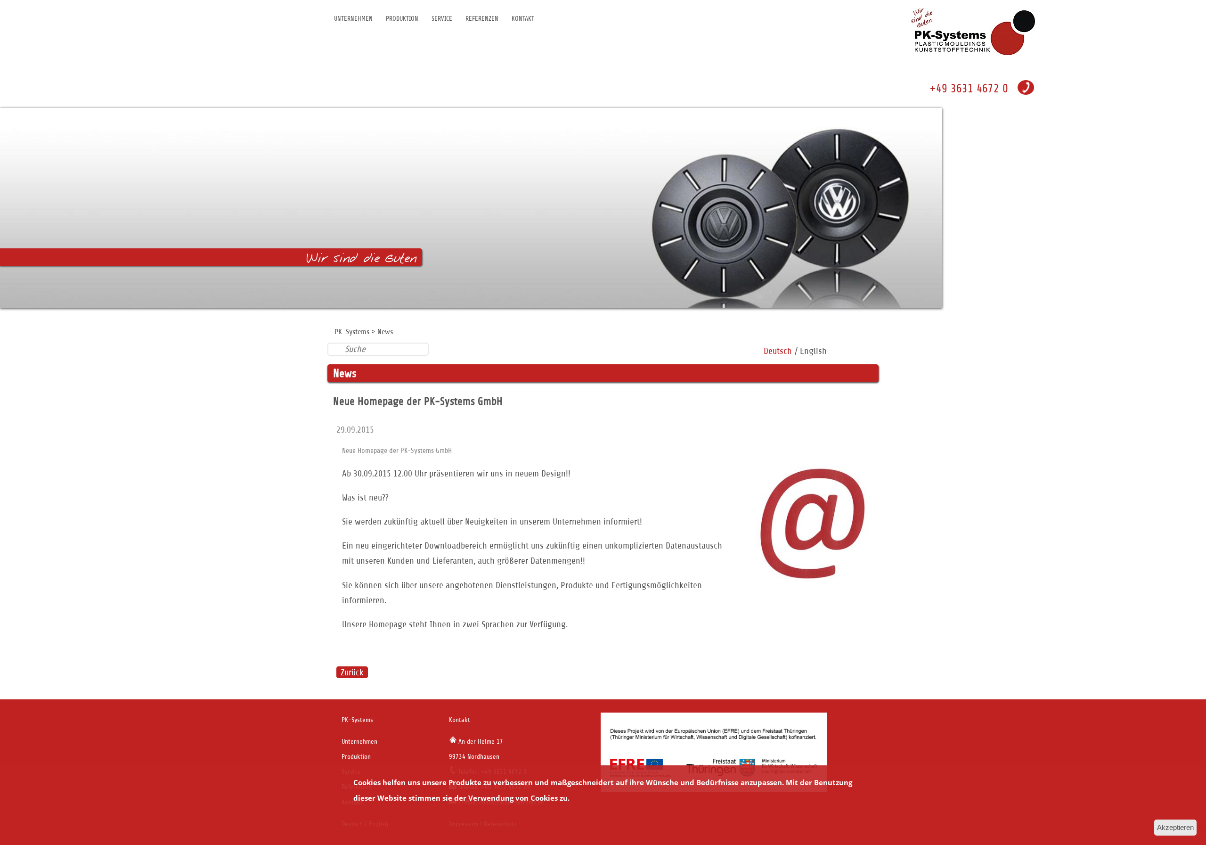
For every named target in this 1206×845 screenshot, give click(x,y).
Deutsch (778, 351)
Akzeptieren (1175, 827)
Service (442, 18)
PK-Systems (351, 332)
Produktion (402, 18)
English (813, 351)
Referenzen (481, 18)
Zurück (352, 672)
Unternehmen (353, 18)
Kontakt (523, 18)
